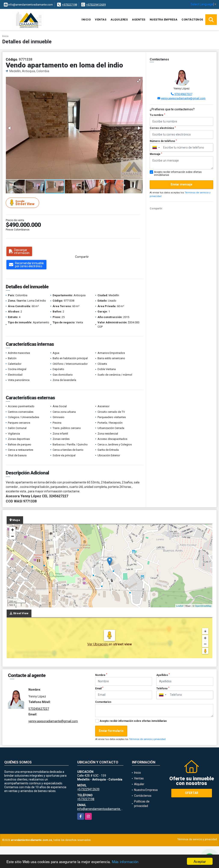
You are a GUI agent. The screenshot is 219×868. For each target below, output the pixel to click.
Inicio (86, 19)
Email (99, 688)
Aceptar (200, 861)
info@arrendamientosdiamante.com (102, 809)
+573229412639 (96, 4)
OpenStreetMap (203, 605)
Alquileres (119, 19)
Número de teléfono (163, 141)
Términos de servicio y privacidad (147, 739)
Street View (24, 203)
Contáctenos (192, 19)
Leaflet (179, 605)
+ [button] (12, 529)
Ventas (100, 19)
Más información (125, 861)
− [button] (12, 536)
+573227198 (69, 4)
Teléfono (162, 688)
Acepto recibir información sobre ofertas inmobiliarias (133, 720)
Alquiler (139, 784)
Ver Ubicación (98, 644)
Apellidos (163, 675)
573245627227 (183, 94)
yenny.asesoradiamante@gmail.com (183, 98)
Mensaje (156, 154)
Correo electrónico (163, 128)
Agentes (138, 19)
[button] (138, 80)
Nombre (101, 675)
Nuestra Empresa (164, 19)
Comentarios (103, 701)
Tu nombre (157, 115)
